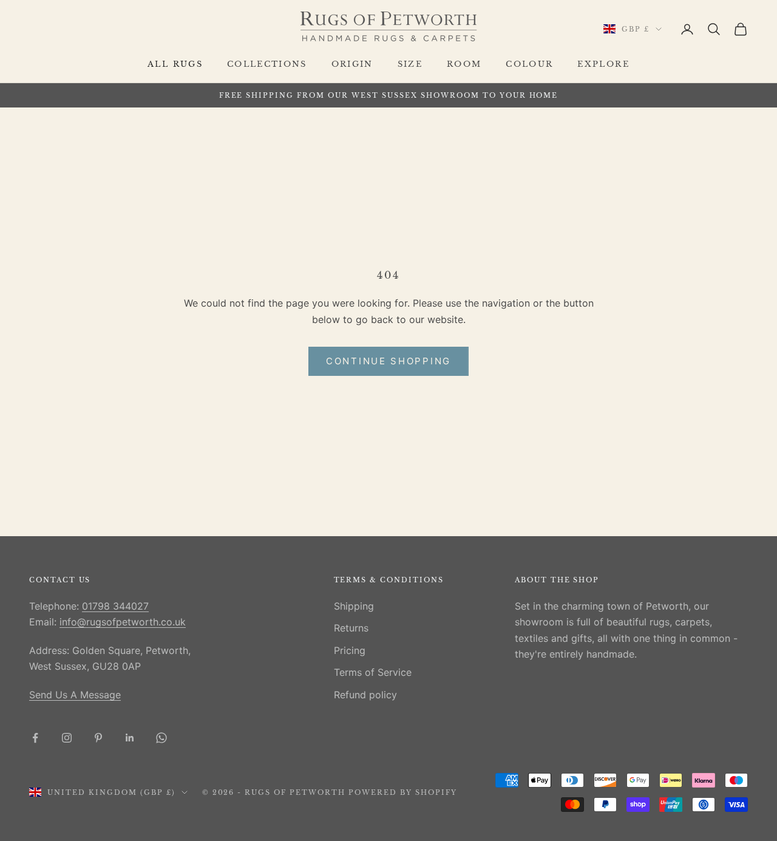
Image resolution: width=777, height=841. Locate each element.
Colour (529, 64)
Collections (267, 64)
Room (464, 64)
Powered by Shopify (402, 792)
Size (410, 64)
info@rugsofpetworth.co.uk (122, 622)
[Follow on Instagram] (67, 738)
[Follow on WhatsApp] (161, 738)
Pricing (349, 650)
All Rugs (175, 64)
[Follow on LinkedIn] (130, 738)
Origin (352, 64)
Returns (351, 628)
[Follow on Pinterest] (98, 738)
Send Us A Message (75, 695)
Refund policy (365, 695)
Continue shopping (388, 361)
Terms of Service (373, 672)
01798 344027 (115, 606)
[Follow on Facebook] (35, 738)
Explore (603, 64)
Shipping (354, 606)
